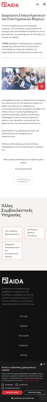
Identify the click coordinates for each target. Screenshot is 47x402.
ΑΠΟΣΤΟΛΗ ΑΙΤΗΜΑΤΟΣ (22, 180)
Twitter (23, 355)
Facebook (23, 346)
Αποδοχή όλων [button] (12, 392)
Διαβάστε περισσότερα (31, 380)
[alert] (23, 382)
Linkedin (23, 326)
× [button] (44, 364)
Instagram (23, 336)
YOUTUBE (23, 316)
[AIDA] (10, 5)
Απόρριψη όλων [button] (34, 392)
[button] (23, 398)
